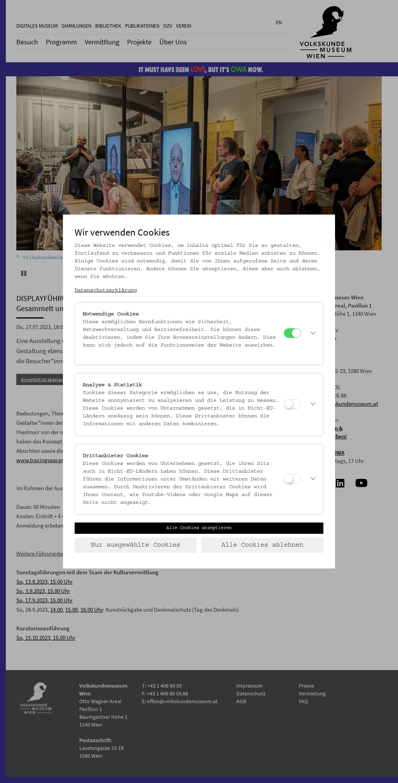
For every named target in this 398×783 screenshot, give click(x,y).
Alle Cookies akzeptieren (199, 528)
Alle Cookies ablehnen (262, 545)
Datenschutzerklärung (106, 290)
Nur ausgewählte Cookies (135, 545)
